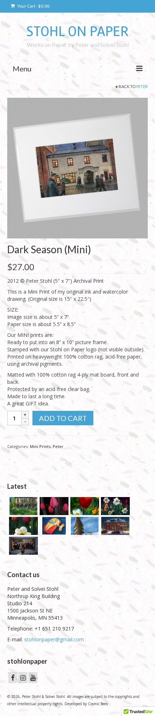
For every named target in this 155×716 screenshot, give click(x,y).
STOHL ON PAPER (77, 31)
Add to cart (63, 418)
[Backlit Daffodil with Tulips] (22, 526)
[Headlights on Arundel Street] (114, 526)
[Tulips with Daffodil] (83, 506)
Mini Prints (40, 446)
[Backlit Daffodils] (114, 506)
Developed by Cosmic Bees (86, 703)
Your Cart (33, 6)
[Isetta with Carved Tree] (83, 526)
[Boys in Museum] (22, 546)
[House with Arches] (22, 506)
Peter (142, 86)
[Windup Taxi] (53, 526)
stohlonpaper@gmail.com (54, 639)
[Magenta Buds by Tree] (53, 506)
